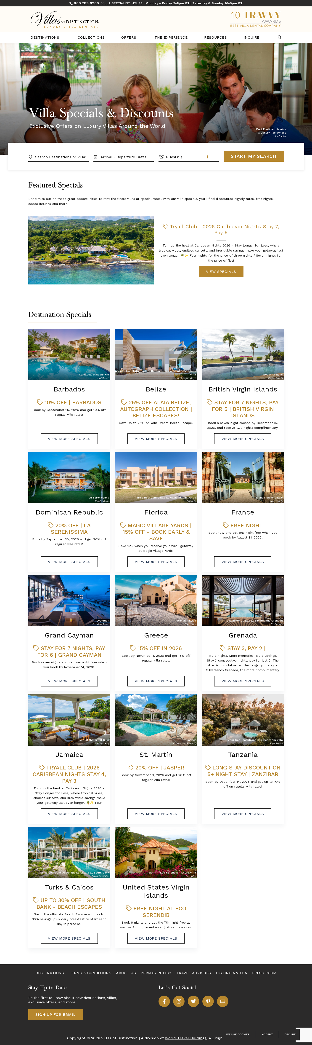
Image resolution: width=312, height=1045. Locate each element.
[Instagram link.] (179, 1001)
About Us (126, 973)
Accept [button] (267, 1034)
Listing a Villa (231, 973)
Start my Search (253, 156)
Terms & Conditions (90, 973)
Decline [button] (290, 1034)
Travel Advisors (193, 973)
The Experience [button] (171, 37)
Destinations (45, 37)
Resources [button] (215, 37)
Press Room (264, 973)
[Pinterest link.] (208, 1001)
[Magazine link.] (222, 1001)
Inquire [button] (251, 37)
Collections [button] (91, 37)
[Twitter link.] (193, 1001)
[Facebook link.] (164, 1001)
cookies (243, 1034)
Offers (128, 37)
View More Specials (69, 439)
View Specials (221, 271)
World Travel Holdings (185, 1038)
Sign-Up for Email (55, 1014)
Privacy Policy (156, 973)
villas (111, 998)
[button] (279, 37)
